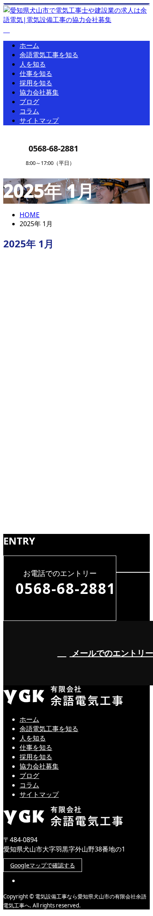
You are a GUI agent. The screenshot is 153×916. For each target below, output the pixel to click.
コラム (29, 111)
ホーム (29, 45)
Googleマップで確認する (42, 865)
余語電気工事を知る (49, 54)
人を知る (33, 64)
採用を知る (36, 82)
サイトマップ (39, 120)
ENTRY (31, 171)
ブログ (29, 101)
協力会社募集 (39, 92)
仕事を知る (36, 73)
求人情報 (49, 520)
